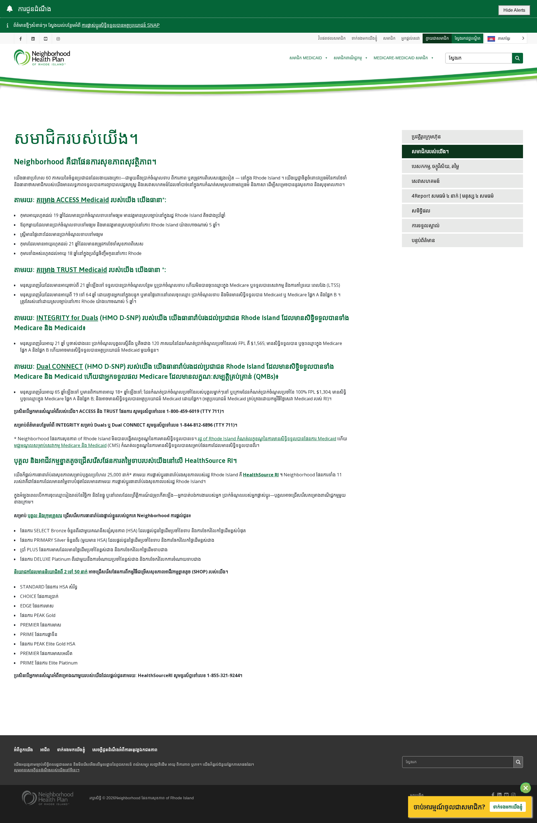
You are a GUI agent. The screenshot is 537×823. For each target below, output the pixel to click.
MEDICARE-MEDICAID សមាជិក (401, 58)
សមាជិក (389, 38)
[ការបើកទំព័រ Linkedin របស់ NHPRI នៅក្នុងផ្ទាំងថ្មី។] (33, 39)
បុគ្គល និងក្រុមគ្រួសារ (45, 515)
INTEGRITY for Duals (67, 317)
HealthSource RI (261, 475)
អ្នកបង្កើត (417, 795)
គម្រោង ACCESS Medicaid (72, 200)
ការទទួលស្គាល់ (426, 225)
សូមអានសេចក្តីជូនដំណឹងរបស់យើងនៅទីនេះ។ (46, 770)
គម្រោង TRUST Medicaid (71, 269)
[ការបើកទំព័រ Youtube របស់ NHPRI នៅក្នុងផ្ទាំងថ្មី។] (45, 39)
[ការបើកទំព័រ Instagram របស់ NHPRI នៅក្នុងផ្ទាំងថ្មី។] (58, 39)
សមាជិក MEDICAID (305, 58)
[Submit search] (517, 58)
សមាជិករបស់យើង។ (430, 151)
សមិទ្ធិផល (421, 211)
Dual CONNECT (59, 366)
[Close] (525, 788)
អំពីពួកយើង (23, 749)
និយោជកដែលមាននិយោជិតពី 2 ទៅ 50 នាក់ (51, 572)
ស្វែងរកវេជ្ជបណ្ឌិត (468, 38)
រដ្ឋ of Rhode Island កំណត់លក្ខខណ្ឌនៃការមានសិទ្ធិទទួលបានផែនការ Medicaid (267, 439)
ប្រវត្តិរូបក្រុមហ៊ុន (426, 136)
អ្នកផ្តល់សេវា (410, 38)
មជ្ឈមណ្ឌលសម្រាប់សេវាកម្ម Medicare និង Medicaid (60, 445)
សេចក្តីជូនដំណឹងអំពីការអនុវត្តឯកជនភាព (124, 749)
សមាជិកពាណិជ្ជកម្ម (348, 58)
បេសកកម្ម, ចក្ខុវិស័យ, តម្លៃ (435, 166)
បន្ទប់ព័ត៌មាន (423, 240)
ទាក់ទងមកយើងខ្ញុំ (364, 38)
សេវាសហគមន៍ (426, 181)
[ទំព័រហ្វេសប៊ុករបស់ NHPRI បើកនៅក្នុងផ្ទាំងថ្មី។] (20, 39)
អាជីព (45, 749)
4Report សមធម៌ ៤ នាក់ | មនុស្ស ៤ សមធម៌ (453, 196)
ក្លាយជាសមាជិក (437, 38)
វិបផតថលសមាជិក (332, 38)
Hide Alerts (514, 10)
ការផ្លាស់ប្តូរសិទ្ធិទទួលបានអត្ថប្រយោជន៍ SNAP (121, 25)
